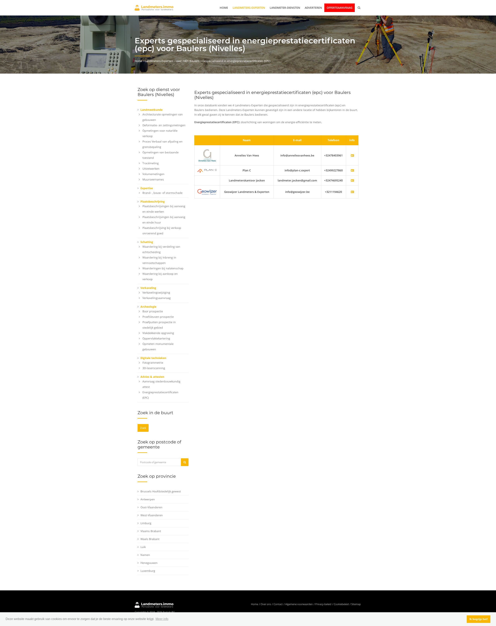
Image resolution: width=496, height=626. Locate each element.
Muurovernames (153, 179)
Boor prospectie (152, 311)
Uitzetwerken (150, 168)
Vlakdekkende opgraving (158, 333)
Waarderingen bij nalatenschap (162, 268)
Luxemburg (147, 571)
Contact (278, 604)
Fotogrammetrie (152, 362)
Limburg (145, 523)
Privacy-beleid (323, 604)
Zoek (143, 428)
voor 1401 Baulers (187, 61)
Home (224, 7)
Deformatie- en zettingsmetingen (163, 125)
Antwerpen (147, 499)
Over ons (266, 604)
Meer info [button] (162, 619)
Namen (145, 555)
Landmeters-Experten (249, 7)
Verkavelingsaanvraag (156, 298)
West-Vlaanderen (151, 515)
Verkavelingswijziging (156, 292)
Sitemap (356, 604)
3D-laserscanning (153, 368)
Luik (143, 547)
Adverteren (313, 7)
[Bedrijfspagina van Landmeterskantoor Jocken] (352, 180)
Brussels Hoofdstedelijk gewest (160, 491)
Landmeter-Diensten (285, 7)
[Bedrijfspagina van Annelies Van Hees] (352, 155)
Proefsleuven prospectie (158, 317)
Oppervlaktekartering (156, 338)
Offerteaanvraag (339, 7)
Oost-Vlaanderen (151, 507)
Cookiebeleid (341, 604)
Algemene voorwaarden (299, 604)
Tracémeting (150, 163)
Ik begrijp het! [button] (478, 619)
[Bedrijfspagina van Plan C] (352, 170)
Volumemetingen (153, 174)
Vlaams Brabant (150, 531)
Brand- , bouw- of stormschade (162, 193)
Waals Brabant (149, 539)
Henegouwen (149, 563)
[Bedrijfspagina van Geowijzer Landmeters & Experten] (352, 192)
